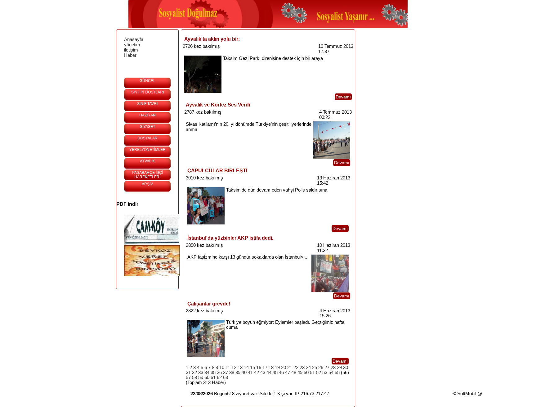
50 (306, 372)
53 (324, 372)
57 (188, 377)
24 (308, 367)
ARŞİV (147, 184)
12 (233, 367)
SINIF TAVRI (147, 104)
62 (219, 377)
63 (225, 377)
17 (264, 367)
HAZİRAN (147, 115)
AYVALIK (147, 161)
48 (293, 372)
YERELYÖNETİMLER (147, 149)
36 (219, 372)
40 (244, 372)
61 (213, 377)
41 (250, 372)
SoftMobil (466, 393)
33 (200, 372)
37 (225, 372)
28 (333, 367)
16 (258, 367)
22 (295, 367)
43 (262, 372)
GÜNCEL (147, 81)
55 (337, 372)
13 (240, 367)
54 (330, 372)
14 (246, 367)
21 (289, 367)
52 (318, 372)
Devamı (343, 96)
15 (252, 367)
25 (314, 367)
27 (326, 367)
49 (299, 372)
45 (275, 372)
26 (320, 367)
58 (194, 377)
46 (281, 372)
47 (287, 372)
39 (237, 372)
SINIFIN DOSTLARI (147, 92)
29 (339, 367)
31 (188, 372)
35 (213, 372)
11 (228, 367)
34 (206, 372)
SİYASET (147, 126)
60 (206, 377)
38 (231, 372)
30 (345, 367)
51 (312, 372)
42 (256, 372)
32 (194, 372)
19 (277, 367)
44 (268, 372)
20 (283, 367)
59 (200, 377)
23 (302, 367)
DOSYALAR (147, 138)
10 (221, 367)
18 (271, 367)
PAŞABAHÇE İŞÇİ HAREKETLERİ (147, 174)
